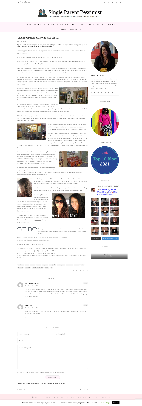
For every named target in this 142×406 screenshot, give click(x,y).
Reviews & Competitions (70, 29)
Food (90, 24)
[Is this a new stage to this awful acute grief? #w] (105, 211)
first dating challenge (32, 217)
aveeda (33, 264)
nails (82, 264)
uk (51, 267)
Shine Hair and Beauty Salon (43, 97)
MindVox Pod (49, 24)
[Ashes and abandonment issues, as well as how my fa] (114, 221)
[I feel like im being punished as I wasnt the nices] (95, 231)
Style (99, 24)
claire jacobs (52, 264)
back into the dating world (78, 82)
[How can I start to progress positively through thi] (105, 221)
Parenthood (61, 24)
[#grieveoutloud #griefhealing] (114, 211)
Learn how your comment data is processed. (52, 383)
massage (77, 264)
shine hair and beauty (38, 267)
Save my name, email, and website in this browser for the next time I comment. (42, 372)
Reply (85, 283)
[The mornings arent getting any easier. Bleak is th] (95, 202)
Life (72, 24)
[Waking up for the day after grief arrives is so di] (95, 211)
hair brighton (61, 264)
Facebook (40, 244)
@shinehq (20, 264)
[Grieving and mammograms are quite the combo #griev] (114, 231)
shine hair (28, 267)
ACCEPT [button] (115, 403)
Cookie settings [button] (105, 403)
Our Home (110, 24)
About (36, 24)
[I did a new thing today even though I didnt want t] (114, 202)
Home (29, 24)
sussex (46, 267)
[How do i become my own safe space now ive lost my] (95, 221)
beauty (38, 264)
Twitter (27, 244)
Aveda (27, 264)
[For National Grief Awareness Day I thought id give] (105, 202)
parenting (20, 267)
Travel (81, 24)
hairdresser (69, 264)
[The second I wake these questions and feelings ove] (105, 231)
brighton (45, 264)
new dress (38, 220)
